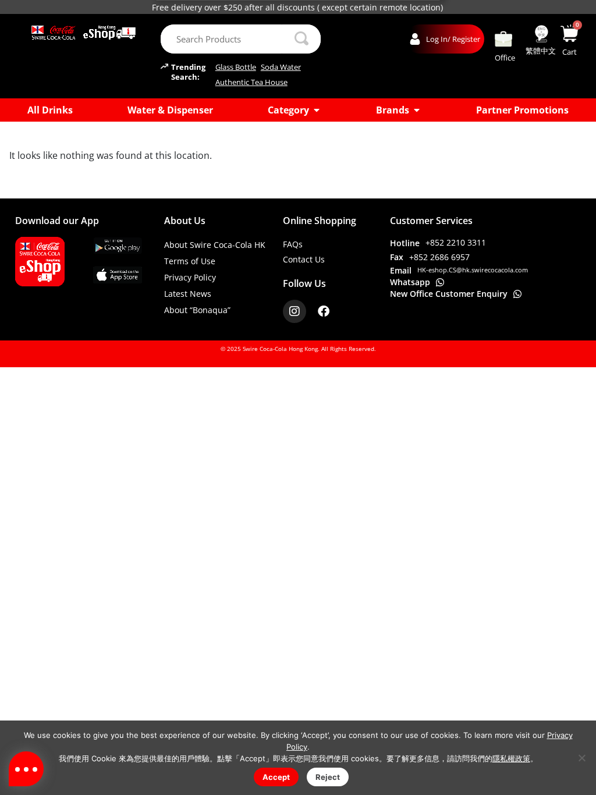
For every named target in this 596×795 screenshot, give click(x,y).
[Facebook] (323, 311)
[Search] (301, 39)
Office (505, 57)
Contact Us (304, 259)
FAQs (293, 244)
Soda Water (281, 67)
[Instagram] (294, 311)
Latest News (187, 293)
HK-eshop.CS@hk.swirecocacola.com (472, 269)
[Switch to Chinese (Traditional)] (541, 33)
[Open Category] (316, 110)
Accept (276, 777)
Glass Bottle (235, 67)
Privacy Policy (190, 277)
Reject (327, 777)
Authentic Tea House (251, 82)
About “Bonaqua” (197, 309)
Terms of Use (189, 261)
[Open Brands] (416, 110)
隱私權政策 (511, 758)
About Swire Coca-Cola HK (214, 244)
